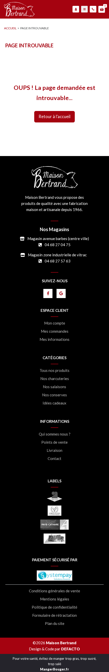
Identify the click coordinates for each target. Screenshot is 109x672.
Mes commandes (54, 331)
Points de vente (54, 442)
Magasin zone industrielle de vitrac (57, 255)
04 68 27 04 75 (57, 244)
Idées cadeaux (54, 403)
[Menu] (84, 9)
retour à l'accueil (54, 116)
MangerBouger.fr (54, 669)
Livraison (54, 450)
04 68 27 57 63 (57, 261)
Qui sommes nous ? (54, 434)
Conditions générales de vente (54, 591)
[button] (101, 9)
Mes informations (54, 339)
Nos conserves (54, 395)
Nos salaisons (54, 387)
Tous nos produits (54, 370)
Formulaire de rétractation (54, 615)
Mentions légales (54, 599)
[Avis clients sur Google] (61, 293)
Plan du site (54, 623)
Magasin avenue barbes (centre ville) (58, 238)
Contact (54, 458)
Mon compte (54, 323)
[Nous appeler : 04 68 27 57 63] (93, 9)
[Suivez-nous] (47, 293)
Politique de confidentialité (54, 607)
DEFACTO (70, 649)
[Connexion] (75, 9)
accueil (10, 28)
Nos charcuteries (54, 378)
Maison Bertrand (61, 642)
